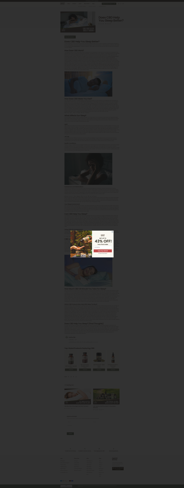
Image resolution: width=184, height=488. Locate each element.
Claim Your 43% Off (103, 251)
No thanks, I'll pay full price (102, 253)
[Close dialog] (112, 232)
